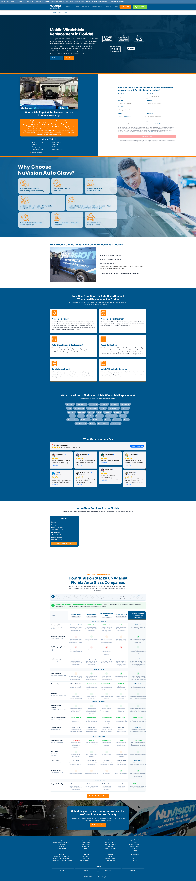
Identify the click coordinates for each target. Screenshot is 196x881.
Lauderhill (107, 412)
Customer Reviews (61, 848)
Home (52, 12)
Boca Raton (70, 404)
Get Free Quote (56, 58)
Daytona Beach (79, 408)
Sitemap (134, 850)
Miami (126, 412)
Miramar (72, 416)
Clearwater (114, 404)
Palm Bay (89, 416)
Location (149, 100)
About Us (108, 7)
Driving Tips (85, 846)
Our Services (61, 844)
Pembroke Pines (111, 416)
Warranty (134, 848)
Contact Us (110, 856)
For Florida (86, 858)
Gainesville (71, 412)
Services (67, 7)
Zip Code (120, 100)
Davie (69, 408)
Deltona (103, 408)
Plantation (123, 416)
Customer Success (110, 846)
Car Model (150, 113)
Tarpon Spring (116, 424)
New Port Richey (103, 424)
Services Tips (86, 844)
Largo (99, 412)
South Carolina (109, 870)
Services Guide (85, 842)
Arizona (62, 870)
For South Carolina (85, 860)
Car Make (120, 113)
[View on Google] (53, 454)
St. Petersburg (97, 420)
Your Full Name (122, 107)
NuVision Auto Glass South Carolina (61, 860)
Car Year (120, 120)
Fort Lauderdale (113, 408)
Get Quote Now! (147, 136)
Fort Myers (125, 408)
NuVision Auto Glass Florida (61, 858)
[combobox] (132, 116)
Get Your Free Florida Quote (98, 796)
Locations (76, 7)
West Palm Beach (81, 424)
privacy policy (150, 131)
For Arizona (85, 856)
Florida (86, 870)
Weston (92, 424)
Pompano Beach (72, 420)
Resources (85, 7)
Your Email (121, 93)
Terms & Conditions (134, 844)
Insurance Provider (152, 120)
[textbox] (126, 116)
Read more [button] (55, 462)
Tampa (126, 420)
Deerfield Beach (92, 408)
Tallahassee (116, 420)
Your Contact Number (153, 93)
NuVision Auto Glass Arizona (61, 856)
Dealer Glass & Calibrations (61, 842)
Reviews (115, 7)
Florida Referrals (110, 860)
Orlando (81, 416)
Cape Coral (104, 404)
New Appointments (110, 844)
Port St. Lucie (85, 420)
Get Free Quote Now (98, 825)
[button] (50, 469)
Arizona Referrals (110, 858)
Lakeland (91, 412)
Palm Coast (99, 416)
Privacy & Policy (134, 846)
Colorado (132, 870)
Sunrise (107, 420)
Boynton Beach (81, 404)
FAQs (85, 848)
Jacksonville (93, 404)
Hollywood (81, 412)
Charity (135, 842)
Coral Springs (125, 404)
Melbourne (117, 412)
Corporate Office (110, 842)
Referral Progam (97, 7)
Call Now (69, 58)
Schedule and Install (110, 848)
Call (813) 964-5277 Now (64, 543)
